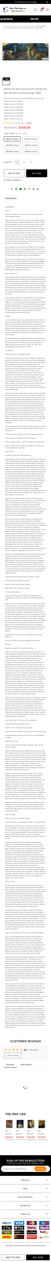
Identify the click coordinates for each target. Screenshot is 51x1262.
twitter (20, 189)
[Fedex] (44, 1232)
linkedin (37, 189)
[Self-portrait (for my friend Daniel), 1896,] (9, 1124)
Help (25, 1188)
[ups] (19, 1237)
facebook (12, 189)
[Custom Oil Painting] (44, 1237)
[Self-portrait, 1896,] (20, 1124)
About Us (25, 1180)
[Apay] (19, 1228)
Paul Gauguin (30, 26)
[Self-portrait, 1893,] (42, 1124)
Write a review (13, 1055)
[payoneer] (32, 1232)
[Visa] (19, 1223)
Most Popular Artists (16, 26)
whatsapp (25, 189)
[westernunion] (7, 1232)
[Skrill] (44, 1228)
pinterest (29, 189)
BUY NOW (36, 173)
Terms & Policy (25, 1197)
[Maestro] (44, 1223)
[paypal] (7, 1223)
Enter (35, 2)
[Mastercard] (32, 1223)
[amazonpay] (19, 1232)
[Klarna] (32, 1228)
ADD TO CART (14, 173)
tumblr (33, 189)
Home (5, 26)
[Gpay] (7, 1228)
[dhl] (7, 1237)
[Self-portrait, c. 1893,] (31, 1124)
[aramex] (32, 1237)
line (16, 189)
